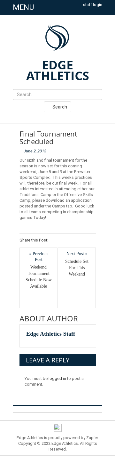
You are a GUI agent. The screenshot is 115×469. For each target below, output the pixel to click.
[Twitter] (63, 240)
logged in (57, 378)
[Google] (71, 240)
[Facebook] (55, 240)
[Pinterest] (79, 240)
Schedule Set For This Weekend (76, 267)
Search (59, 106)
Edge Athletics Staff (50, 334)
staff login (92, 4)
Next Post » (77, 253)
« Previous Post (38, 256)
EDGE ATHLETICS (57, 70)
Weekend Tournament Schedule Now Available (39, 277)
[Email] (88, 240)
